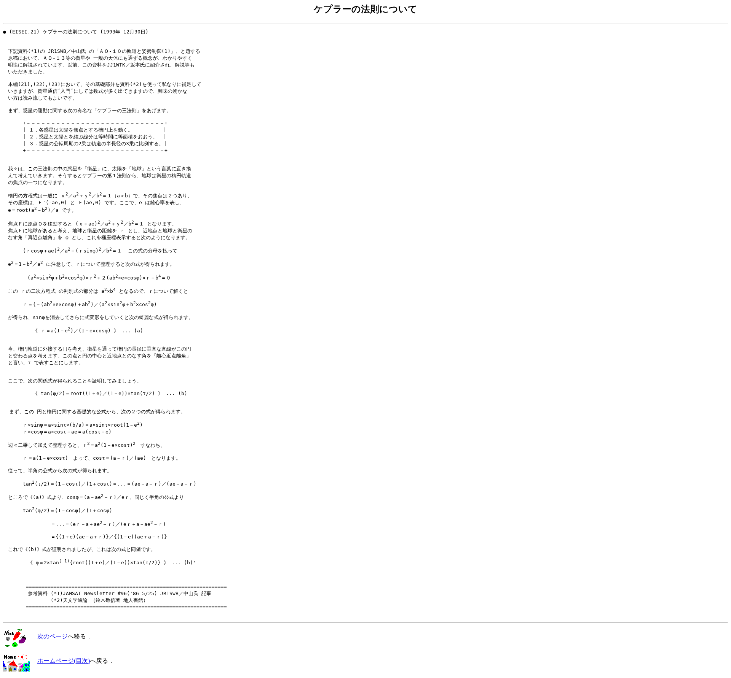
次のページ (52, 636)
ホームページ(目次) (63, 660)
